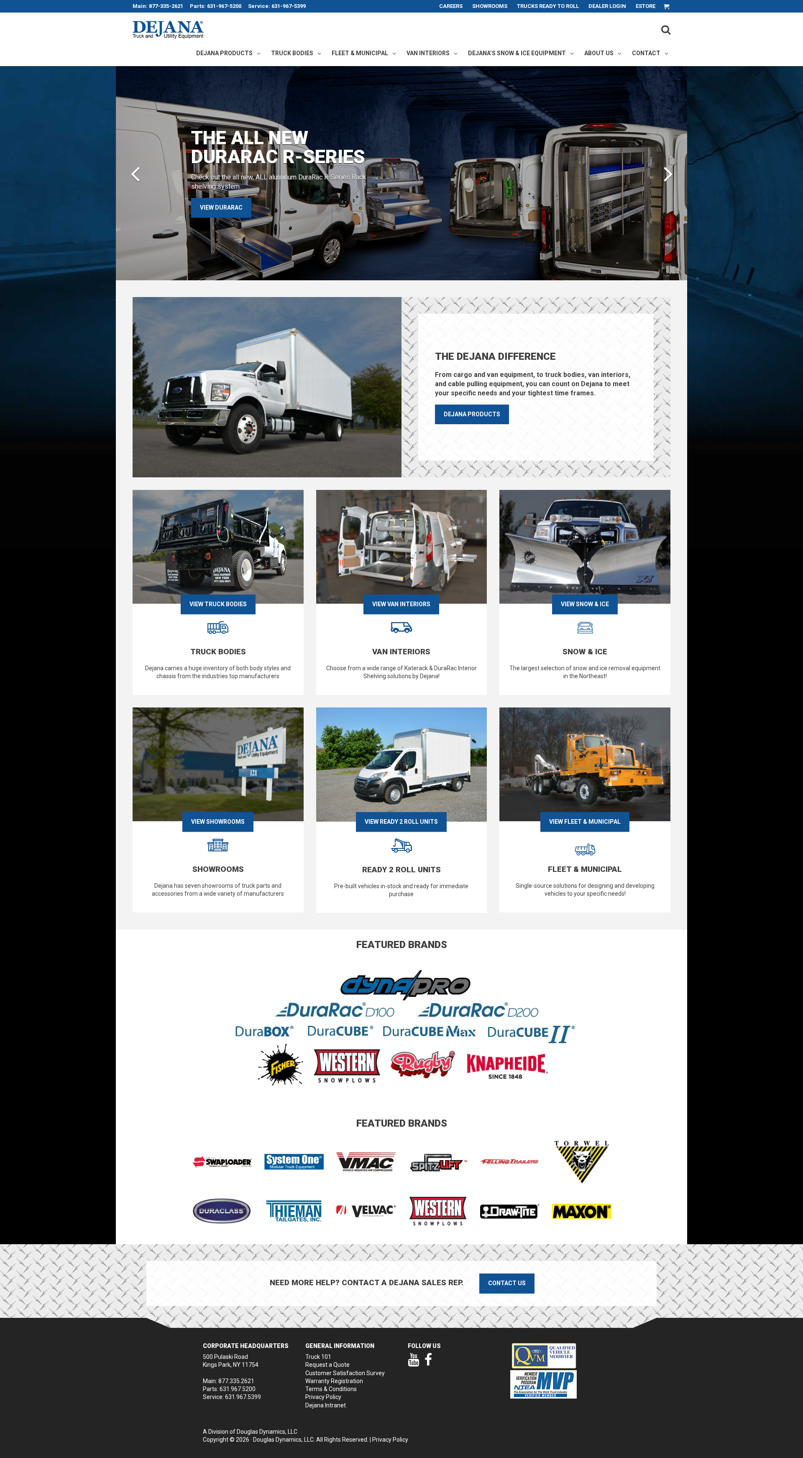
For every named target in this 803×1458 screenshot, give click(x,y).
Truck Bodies (292, 53)
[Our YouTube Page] (413, 1363)
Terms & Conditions (331, 1389)
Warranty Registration (334, 1381)
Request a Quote (327, 1364)
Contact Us (507, 1283)
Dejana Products (224, 53)
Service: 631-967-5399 (277, 6)
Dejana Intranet (325, 1405)
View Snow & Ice (585, 604)
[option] (401, 173)
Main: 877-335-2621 (158, 6)
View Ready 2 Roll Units (401, 821)
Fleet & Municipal (360, 53)
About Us (599, 53)
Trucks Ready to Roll (548, 6)
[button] (135, 173)
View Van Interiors (401, 604)
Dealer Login (607, 6)
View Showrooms (218, 821)
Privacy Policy (323, 1397)
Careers (451, 6)
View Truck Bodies (218, 604)
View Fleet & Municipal (585, 821)
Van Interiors (428, 53)
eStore (645, 6)
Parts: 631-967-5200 (215, 6)
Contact (646, 53)
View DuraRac (221, 207)
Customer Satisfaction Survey (345, 1373)
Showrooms (489, 6)
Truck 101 (318, 1356)
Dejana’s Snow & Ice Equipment (517, 53)
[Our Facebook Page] (428, 1363)
